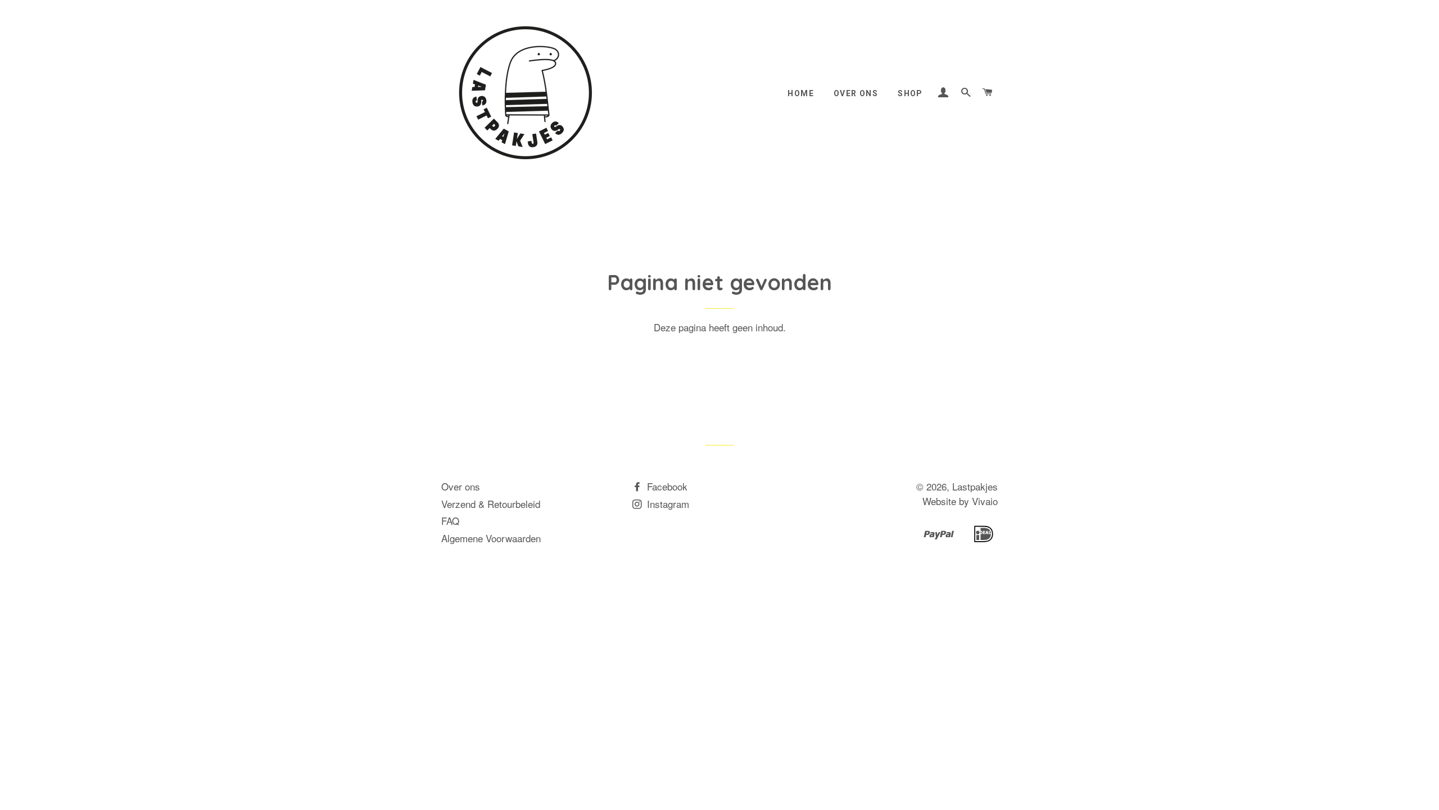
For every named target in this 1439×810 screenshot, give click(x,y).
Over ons (856, 93)
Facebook (665, 486)
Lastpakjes (975, 486)
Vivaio (985, 501)
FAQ (450, 521)
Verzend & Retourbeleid (490, 504)
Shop (910, 93)
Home (801, 93)
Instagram (666, 504)
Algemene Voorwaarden (491, 538)
